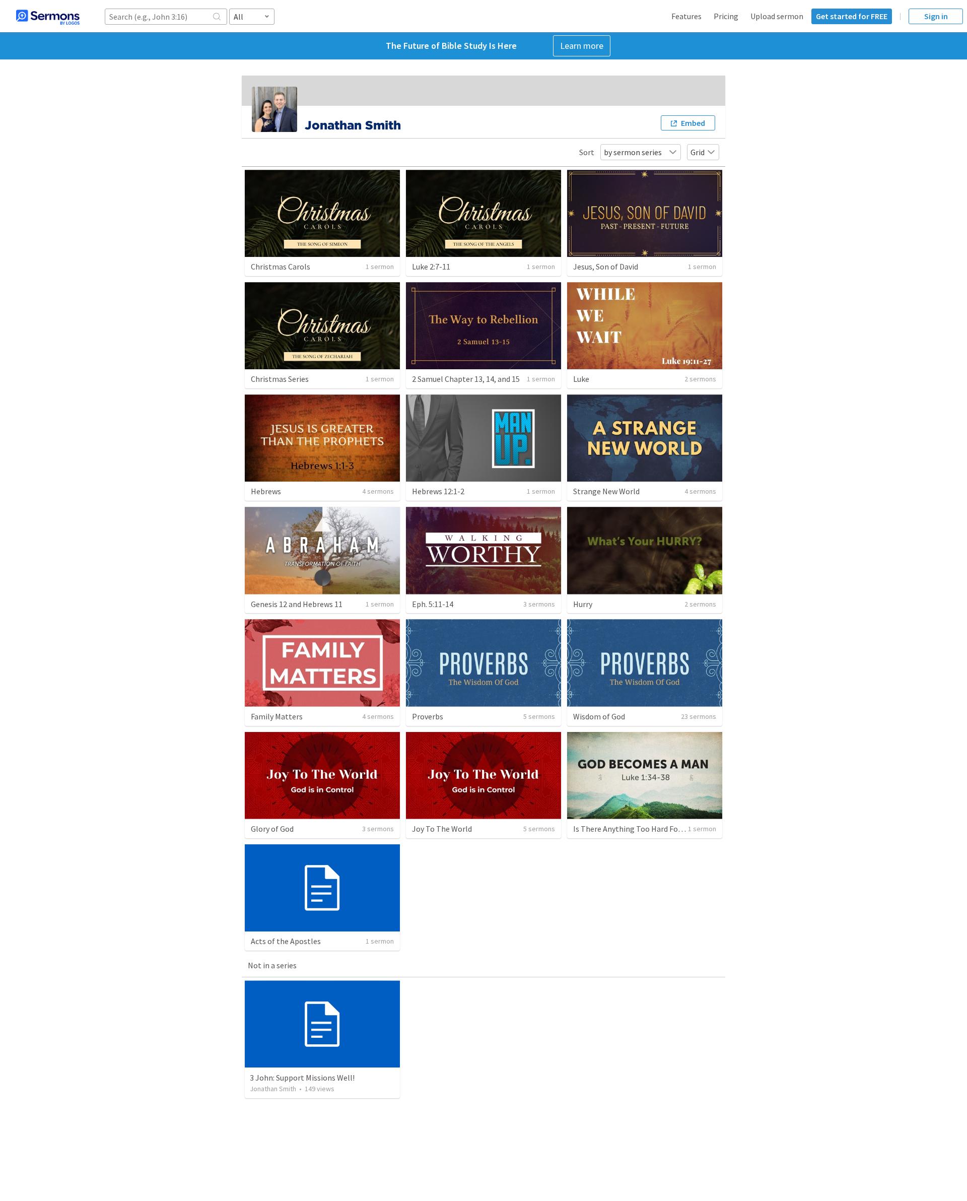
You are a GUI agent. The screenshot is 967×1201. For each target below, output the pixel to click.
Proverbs (427, 716)
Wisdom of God (599, 716)
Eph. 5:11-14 (432, 604)
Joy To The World (442, 829)
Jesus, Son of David (605, 266)
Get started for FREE (851, 16)
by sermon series (633, 152)
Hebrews (266, 491)
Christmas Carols (280, 266)
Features (686, 16)
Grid (697, 152)
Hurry (582, 604)
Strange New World (606, 491)
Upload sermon (776, 16)
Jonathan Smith (273, 1088)
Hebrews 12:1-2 (438, 491)
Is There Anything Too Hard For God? (636, 829)
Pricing (726, 16)
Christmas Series (280, 379)
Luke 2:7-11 (431, 266)
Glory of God (272, 829)
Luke (581, 379)
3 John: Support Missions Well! (302, 1078)
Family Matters (277, 716)
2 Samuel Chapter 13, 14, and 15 (466, 379)
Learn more (581, 45)
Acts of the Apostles (286, 941)
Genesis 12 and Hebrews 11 (296, 604)
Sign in (936, 16)
